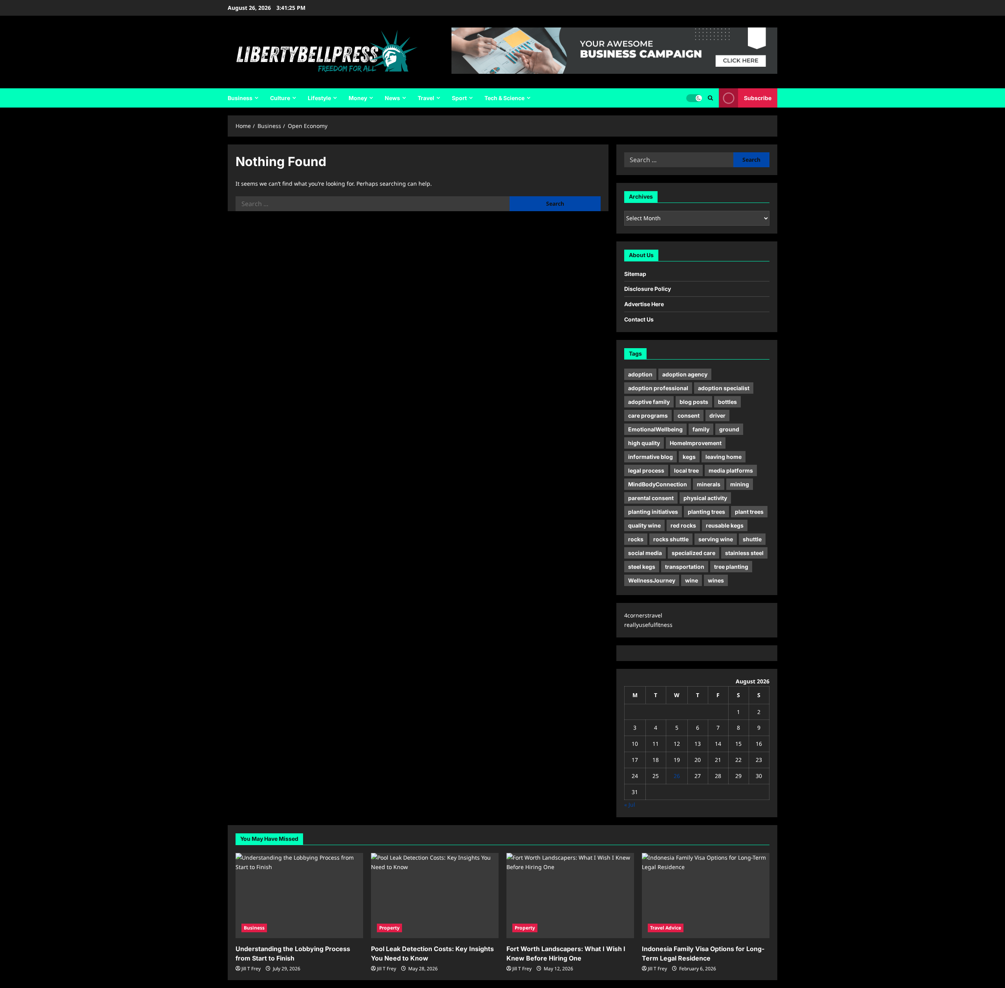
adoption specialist (723, 388)
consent (689, 415)
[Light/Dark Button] (694, 98)
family (701, 429)
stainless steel (744, 553)
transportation (684, 566)
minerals (708, 484)
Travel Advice (665, 927)
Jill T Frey (251, 968)
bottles (727, 401)
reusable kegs (725, 525)
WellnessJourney (651, 580)
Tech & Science (504, 98)
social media (645, 553)
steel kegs (641, 566)
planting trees (706, 511)
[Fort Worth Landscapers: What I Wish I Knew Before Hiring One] (570, 895)
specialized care (693, 553)
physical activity (705, 498)
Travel (426, 98)
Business (240, 98)
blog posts (694, 401)
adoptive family (649, 401)
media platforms (731, 470)
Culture (280, 98)
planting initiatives (653, 511)
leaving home (723, 456)
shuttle (752, 539)
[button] (710, 98)
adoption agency (684, 374)
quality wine (644, 525)
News (392, 98)
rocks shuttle (671, 539)
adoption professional (658, 388)
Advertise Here (644, 304)
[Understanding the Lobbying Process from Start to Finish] (299, 895)
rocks (635, 539)
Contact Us (639, 319)
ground (729, 429)
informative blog (650, 456)
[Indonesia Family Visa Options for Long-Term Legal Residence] (705, 895)
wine (691, 580)
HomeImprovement (696, 443)
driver (717, 415)
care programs (648, 415)
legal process (646, 470)
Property (389, 927)
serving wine (715, 539)
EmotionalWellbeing (655, 429)
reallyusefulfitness (648, 624)
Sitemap (635, 273)
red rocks (683, 525)
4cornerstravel (643, 615)
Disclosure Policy (647, 288)
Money (358, 98)
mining (739, 484)
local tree (686, 470)
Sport (459, 98)
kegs (689, 456)
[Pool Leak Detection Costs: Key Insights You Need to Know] (435, 895)
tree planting (731, 566)
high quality (644, 443)
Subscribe (757, 98)
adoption (640, 374)
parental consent (651, 498)
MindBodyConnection (657, 484)
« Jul (629, 804)
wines (716, 580)
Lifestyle (319, 98)
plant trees (749, 511)
